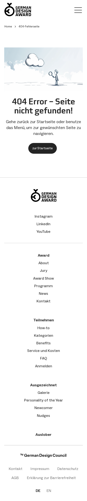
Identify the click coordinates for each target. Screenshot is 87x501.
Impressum (39, 468)
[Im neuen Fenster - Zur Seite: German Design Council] (43, 456)
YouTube (43, 231)
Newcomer (43, 407)
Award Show (43, 278)
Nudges (43, 415)
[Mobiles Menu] (78, 11)
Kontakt (43, 301)
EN (48, 490)
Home (8, 26)
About (43, 263)
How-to (43, 328)
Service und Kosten (43, 350)
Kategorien (43, 335)
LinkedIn (43, 224)
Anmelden (43, 366)
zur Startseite (42, 148)
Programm (43, 286)
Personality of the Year (43, 400)
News (43, 293)
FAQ (43, 358)
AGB (15, 477)
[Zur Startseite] (17, 9)
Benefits (43, 343)
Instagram (44, 216)
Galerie (44, 392)
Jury (43, 270)
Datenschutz (67, 468)
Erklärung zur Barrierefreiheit (51, 477)
